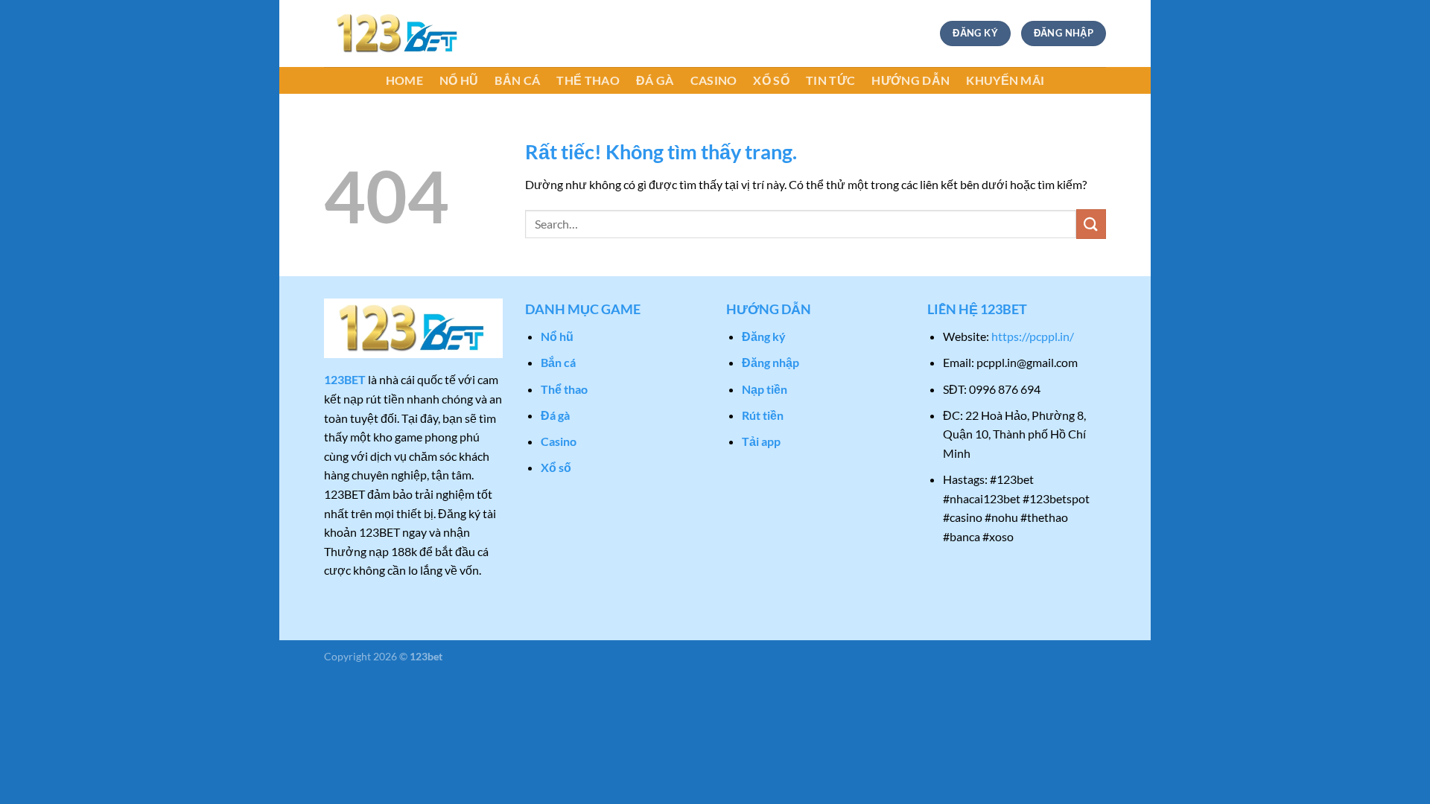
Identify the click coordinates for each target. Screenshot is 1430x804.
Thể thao (588, 80)
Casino (713, 80)
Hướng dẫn (910, 80)
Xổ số (771, 80)
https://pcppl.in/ (1032, 336)
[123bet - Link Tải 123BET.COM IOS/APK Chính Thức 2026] (398, 34)
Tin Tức (830, 80)
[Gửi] (1091, 223)
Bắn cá (517, 80)
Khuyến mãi (1005, 80)
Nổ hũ (459, 80)
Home (404, 80)
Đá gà (655, 80)
